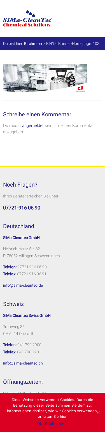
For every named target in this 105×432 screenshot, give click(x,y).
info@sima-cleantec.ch (23, 363)
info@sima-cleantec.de (23, 285)
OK (39, 423)
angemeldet (33, 125)
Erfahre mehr (56, 423)
